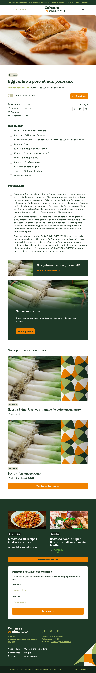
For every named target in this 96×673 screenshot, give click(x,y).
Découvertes (14, 534)
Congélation (17, 115)
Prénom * (16, 584)
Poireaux (13, 75)
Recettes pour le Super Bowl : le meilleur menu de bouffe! (68, 542)
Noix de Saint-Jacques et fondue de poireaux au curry (44, 409)
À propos (12, 656)
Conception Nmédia (81, 669)
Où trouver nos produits (35, 649)
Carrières (69, 2)
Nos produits (14, 649)
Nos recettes (14, 652)
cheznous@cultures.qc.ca (61, 642)
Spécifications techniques (39, 2)
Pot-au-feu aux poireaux (24, 473)
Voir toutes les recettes (48, 486)
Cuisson (15, 108)
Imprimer (81, 96)
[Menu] (83, 9)
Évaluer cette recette (18, 87)
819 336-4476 (59, 639)
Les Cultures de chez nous (51, 87)
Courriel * (17, 596)
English (85, 2)
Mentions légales (56, 669)
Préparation (16, 104)
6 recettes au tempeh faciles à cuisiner (22, 540)
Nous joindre (30, 656)
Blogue (27, 652)
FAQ (77, 2)
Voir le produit (25, 331)
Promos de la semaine (18, 2)
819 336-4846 (58, 636)
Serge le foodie (58, 2)
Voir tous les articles (48, 559)
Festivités (55, 534)
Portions (15, 112)
